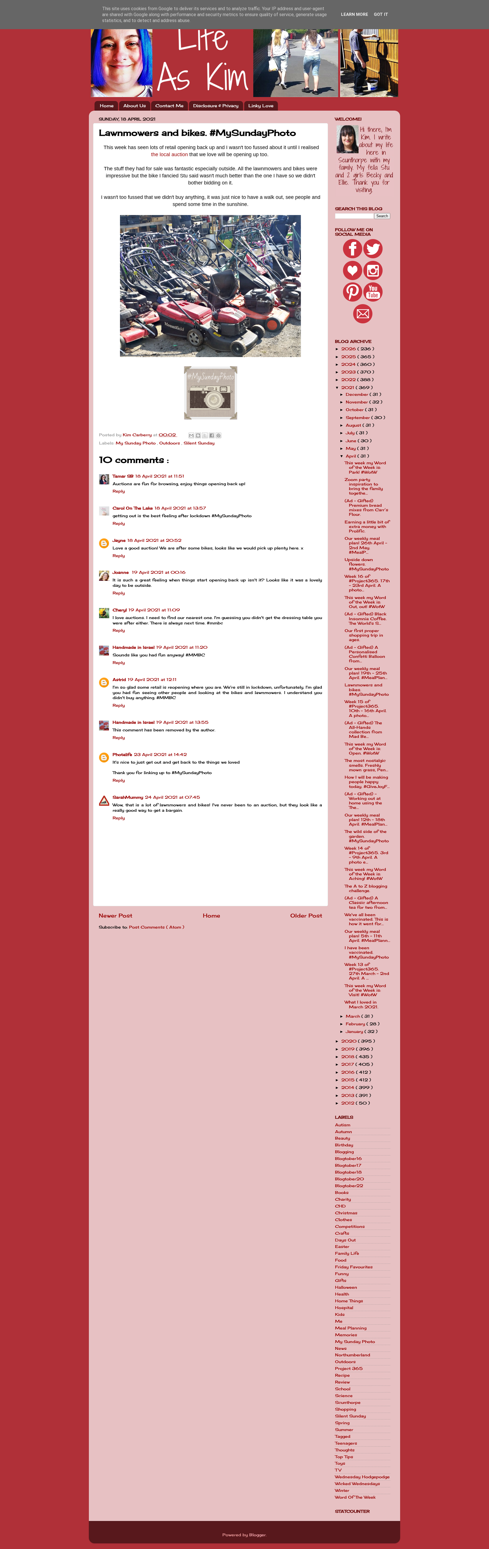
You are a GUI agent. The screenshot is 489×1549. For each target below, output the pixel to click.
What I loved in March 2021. (361, 1004)
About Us (134, 105)
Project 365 (349, 1368)
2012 (348, 1103)
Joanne (121, 572)
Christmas (346, 1213)
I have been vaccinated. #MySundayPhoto (367, 952)
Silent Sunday (199, 443)
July (351, 433)
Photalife (122, 754)
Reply (119, 491)
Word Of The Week (355, 1497)
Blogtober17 (348, 1165)
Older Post (306, 915)
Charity (343, 1199)
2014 (348, 1087)
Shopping (345, 1409)
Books (342, 1192)
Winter (342, 1490)
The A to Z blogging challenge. (366, 888)
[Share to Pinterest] (218, 435)
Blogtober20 (349, 1179)
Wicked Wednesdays (357, 1483)
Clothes (343, 1219)
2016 (348, 1072)
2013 (348, 1095)
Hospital (344, 1307)
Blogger (257, 1535)
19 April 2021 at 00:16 (159, 572)
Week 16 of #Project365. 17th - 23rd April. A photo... (367, 583)
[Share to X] (205, 435)
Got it (381, 14)
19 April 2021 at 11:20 (181, 647)
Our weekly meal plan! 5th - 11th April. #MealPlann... (367, 936)
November (357, 402)
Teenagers (346, 1443)
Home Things (349, 1301)
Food (340, 1260)
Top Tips (344, 1457)
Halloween (346, 1287)
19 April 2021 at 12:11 (152, 679)
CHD (340, 1206)
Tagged (342, 1436)
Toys (340, 1463)
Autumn (343, 1131)
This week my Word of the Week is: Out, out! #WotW (365, 602)
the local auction (169, 154)
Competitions (350, 1226)
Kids (340, 1314)
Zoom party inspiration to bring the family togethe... (364, 486)
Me (338, 1321)
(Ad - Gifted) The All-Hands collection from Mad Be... (363, 730)
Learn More (354, 14)
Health (342, 1294)
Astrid (119, 679)
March (353, 1016)
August (354, 425)
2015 (348, 1080)
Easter (342, 1246)
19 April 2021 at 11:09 (154, 610)
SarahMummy (128, 797)
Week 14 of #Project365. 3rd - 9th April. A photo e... (366, 855)
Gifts (340, 1280)
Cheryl (120, 610)
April (351, 456)
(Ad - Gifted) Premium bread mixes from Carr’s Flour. (366, 508)
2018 (348, 1056)
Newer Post (115, 915)
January (355, 1031)
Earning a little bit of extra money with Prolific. (367, 526)
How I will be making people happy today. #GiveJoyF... (367, 782)
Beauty (342, 1138)
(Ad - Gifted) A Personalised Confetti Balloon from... (365, 654)
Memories (346, 1335)
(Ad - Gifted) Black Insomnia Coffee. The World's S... (366, 618)
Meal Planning (350, 1328)
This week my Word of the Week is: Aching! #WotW (365, 874)
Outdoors (170, 443)
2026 (349, 349)
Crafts (342, 1233)
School (342, 1389)
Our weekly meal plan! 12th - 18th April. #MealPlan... (366, 819)
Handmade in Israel (134, 647)
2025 (349, 357)
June (352, 441)
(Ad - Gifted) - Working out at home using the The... (363, 801)
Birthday (344, 1145)
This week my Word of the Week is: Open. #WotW (365, 748)
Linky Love (260, 105)
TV (338, 1470)
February (356, 1024)
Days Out (345, 1240)
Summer (344, 1429)
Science (344, 1395)
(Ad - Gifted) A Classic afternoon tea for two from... (366, 902)
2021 (348, 387)
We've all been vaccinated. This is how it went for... (366, 919)
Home (106, 105)
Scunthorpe (348, 1402)
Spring (342, 1423)
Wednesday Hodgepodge (362, 1477)
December (358, 394)
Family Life (347, 1253)
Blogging (344, 1152)
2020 (349, 1041)
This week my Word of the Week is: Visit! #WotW (365, 990)
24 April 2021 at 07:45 (172, 797)
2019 (348, 1049)
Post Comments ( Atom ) (156, 927)
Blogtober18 (348, 1172)
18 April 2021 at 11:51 (159, 476)
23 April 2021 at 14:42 (160, 754)
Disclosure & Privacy (216, 105)
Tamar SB (123, 476)
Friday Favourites (354, 1267)
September (358, 417)
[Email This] (191, 435)
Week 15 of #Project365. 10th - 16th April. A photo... (366, 708)
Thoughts (345, 1450)
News (341, 1348)
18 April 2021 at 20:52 (154, 540)
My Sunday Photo (136, 443)
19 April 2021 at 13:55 (182, 722)
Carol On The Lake (133, 508)
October (355, 409)
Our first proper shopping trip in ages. (364, 635)
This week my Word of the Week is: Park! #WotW (365, 467)
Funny (342, 1273)
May (351, 448)
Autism (342, 1125)
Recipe (342, 1375)
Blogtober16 (348, 1158)
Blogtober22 (349, 1185)
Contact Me (169, 105)
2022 (349, 379)
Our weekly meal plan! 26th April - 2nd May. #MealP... (366, 545)
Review (342, 1382)
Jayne (119, 540)
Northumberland (352, 1355)
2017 (348, 1064)
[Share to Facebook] (212, 435)
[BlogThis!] (198, 435)
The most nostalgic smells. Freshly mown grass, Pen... (366, 765)
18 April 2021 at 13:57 (180, 508)
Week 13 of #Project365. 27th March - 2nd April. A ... (367, 971)
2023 (349, 372)
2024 (349, 364)
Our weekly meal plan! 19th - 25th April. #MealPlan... (366, 673)
